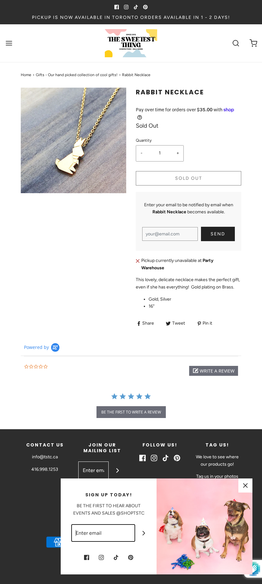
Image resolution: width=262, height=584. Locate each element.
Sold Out (188, 178)
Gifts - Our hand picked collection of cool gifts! (77, 75)
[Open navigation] (9, 43)
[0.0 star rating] (59, 367)
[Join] (117, 470)
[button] (213, 371)
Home (26, 75)
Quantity (144, 140)
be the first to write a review (131, 412)
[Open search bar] (235, 43)
